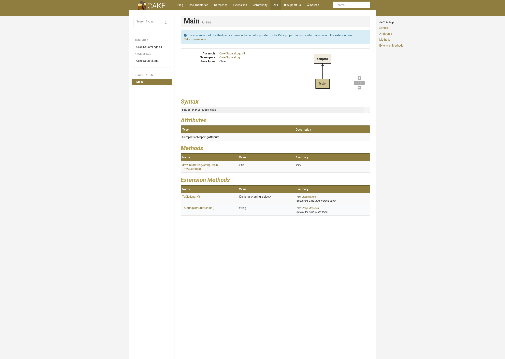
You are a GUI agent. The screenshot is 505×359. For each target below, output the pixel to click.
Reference (220, 5)
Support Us (293, 5)
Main (139, 81)
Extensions (240, 5)
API (275, 5)
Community (260, 5)
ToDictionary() (191, 196)
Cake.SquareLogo (147, 60)
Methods (384, 39)
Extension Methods (391, 45)
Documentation (198, 5)
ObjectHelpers (309, 196)
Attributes (385, 33)
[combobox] (351, 5)
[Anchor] (201, 101)
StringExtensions (310, 208)
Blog (180, 5)
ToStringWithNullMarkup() (198, 207)
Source (314, 5)
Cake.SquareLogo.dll (149, 47)
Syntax (383, 27)
